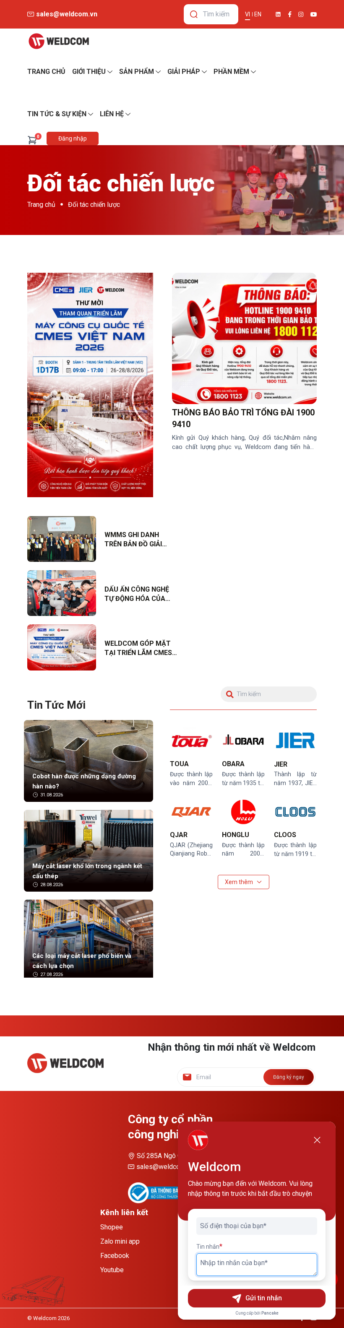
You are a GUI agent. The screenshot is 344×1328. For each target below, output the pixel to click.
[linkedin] (278, 14)
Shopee (111, 1227)
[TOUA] (191, 741)
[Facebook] (290, 14)
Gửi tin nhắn (263, 1298)
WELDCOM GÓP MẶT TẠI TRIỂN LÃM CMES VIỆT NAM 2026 (138, 648)
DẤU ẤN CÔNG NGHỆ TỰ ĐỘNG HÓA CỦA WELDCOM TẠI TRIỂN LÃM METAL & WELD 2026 (137, 594)
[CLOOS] (295, 812)
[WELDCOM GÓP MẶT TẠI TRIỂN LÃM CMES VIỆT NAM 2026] (61, 647)
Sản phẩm (136, 72)
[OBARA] (243, 741)
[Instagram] (301, 14)
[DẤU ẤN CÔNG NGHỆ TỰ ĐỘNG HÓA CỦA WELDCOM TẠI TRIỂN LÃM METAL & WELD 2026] (61, 593)
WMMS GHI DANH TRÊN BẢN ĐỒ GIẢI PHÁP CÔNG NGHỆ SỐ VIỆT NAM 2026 (138, 540)
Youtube (112, 1270)
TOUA (179, 764)
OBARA (233, 764)
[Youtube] (313, 14)
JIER (280, 764)
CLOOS (285, 835)
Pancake (270, 1313)
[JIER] (295, 741)
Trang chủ (41, 205)
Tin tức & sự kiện (56, 114)
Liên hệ (112, 114)
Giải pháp (183, 72)
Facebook (114, 1256)
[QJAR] (191, 812)
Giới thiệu (89, 72)
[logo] (58, 41)
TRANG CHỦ (46, 72)
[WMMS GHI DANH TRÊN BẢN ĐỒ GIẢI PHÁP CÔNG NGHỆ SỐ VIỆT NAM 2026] (61, 539)
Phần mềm (231, 72)
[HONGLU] (243, 812)
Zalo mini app (120, 1241)
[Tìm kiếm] (194, 14)
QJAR (179, 835)
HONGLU (235, 835)
